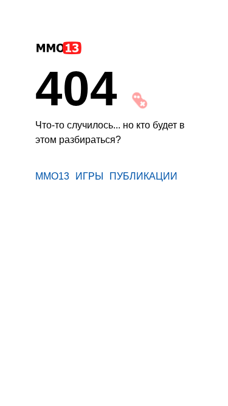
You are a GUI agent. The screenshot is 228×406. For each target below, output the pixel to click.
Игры (89, 176)
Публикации (143, 176)
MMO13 (52, 176)
